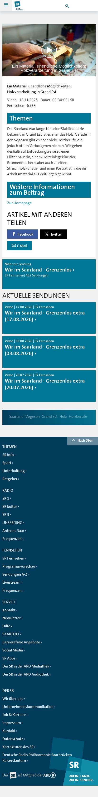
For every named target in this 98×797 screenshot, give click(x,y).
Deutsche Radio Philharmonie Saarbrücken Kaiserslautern (37, 758)
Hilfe (6, 626)
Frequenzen (12, 538)
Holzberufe (78, 416)
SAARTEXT (10, 634)
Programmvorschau (18, 566)
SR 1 (5, 498)
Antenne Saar (13, 530)
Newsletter (11, 618)
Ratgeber (9, 479)
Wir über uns (12, 698)
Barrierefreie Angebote (21, 642)
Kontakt (8, 610)
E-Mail (22, 246)
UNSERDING (12, 522)
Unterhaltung (13, 471)
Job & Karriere (14, 714)
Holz (63, 416)
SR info (8, 454)
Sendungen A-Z (14, 574)
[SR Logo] (19, 5)
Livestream (11, 582)
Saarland (16, 416)
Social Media (12, 650)
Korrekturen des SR (18, 747)
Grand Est (50, 416)
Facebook (25, 234)
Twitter (56, 234)
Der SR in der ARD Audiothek (25, 674)
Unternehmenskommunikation (28, 706)
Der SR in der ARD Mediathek (25, 666)
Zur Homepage (19, 203)
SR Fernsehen (13, 558)
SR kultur (9, 506)
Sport (6, 463)
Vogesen (32, 416)
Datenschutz (12, 739)
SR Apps (8, 658)
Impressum (11, 722)
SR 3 (5, 514)
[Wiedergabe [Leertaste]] (49, 50)
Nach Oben (85, 440)
